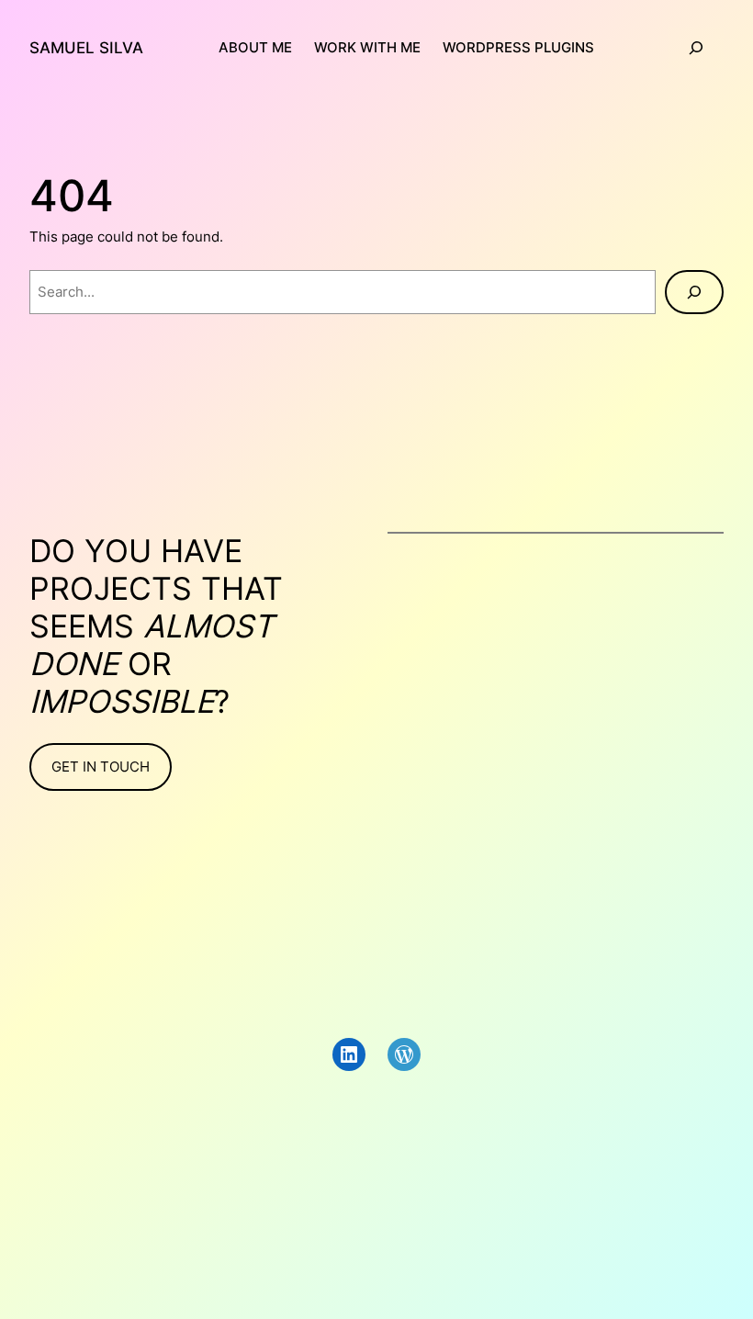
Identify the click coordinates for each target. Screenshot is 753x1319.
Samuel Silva (86, 47)
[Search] (694, 292)
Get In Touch (100, 766)
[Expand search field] (696, 48)
